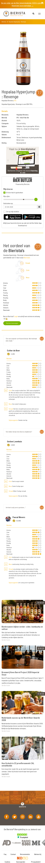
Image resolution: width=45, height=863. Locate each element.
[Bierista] (12, 13)
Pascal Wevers (19, 517)
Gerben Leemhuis (14, 441)
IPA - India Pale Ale (23, 117)
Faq (5, 854)
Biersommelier (25, 854)
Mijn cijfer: (6, 196)
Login (16, 316)
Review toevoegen (12, 323)
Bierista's (27, 258)
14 (15, 100)
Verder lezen (6, 640)
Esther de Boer (13, 350)
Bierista (4, 22)
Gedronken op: (8, 203)
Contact (13, 854)
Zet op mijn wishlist (12, 212)
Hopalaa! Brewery (23, 115)
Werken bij (37, 854)
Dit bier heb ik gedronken (14, 193)
